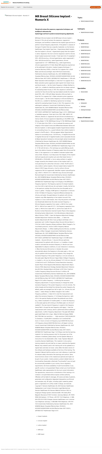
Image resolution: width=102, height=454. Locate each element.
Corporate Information (23, 449)
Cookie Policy (39, 449)
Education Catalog (95, 7)
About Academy (27, 7)
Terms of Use (46, 449)
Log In (18, 7)
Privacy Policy (32, 449)
